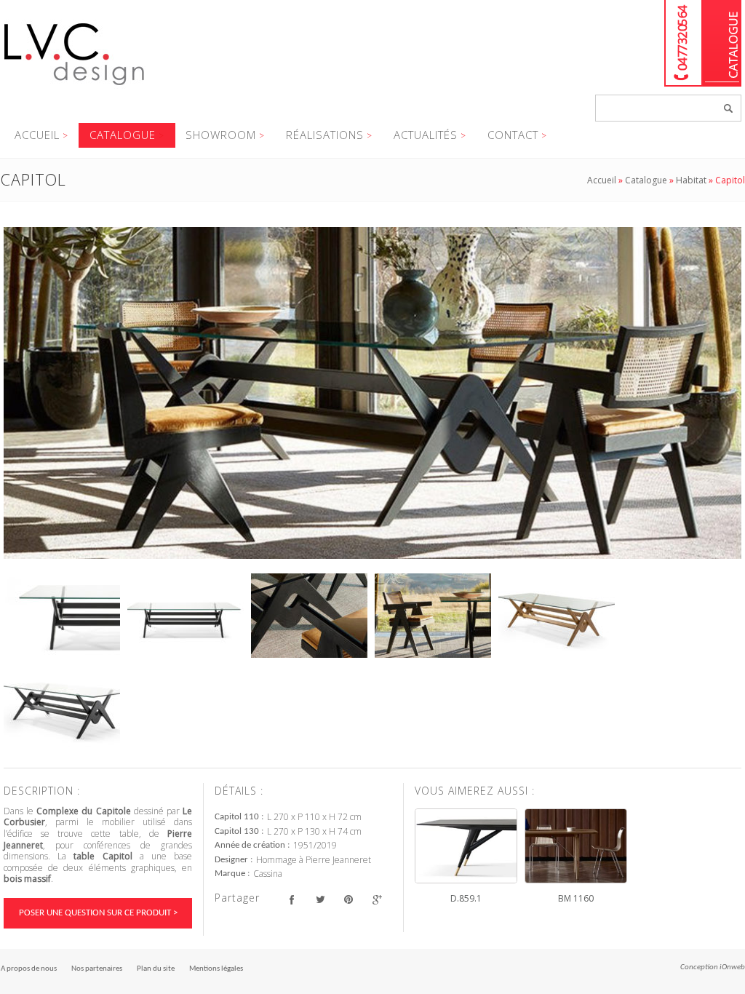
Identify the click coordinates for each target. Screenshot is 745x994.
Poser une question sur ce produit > (98, 913)
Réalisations (325, 134)
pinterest (348, 899)
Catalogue (722, 43)
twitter (319, 899)
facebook (291, 899)
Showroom (221, 134)
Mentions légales (216, 969)
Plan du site (156, 969)
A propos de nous (29, 969)
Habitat (691, 180)
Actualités (426, 134)
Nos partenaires (96, 969)
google (376, 899)
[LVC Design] (75, 86)
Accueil (37, 134)
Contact (512, 134)
